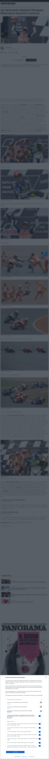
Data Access (24, 756)
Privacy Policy (32, 756)
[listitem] (24, 699)
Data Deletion (17, 756)
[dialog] (24, 717)
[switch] (40, 702)
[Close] (46, 677)
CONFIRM (15, 752)
